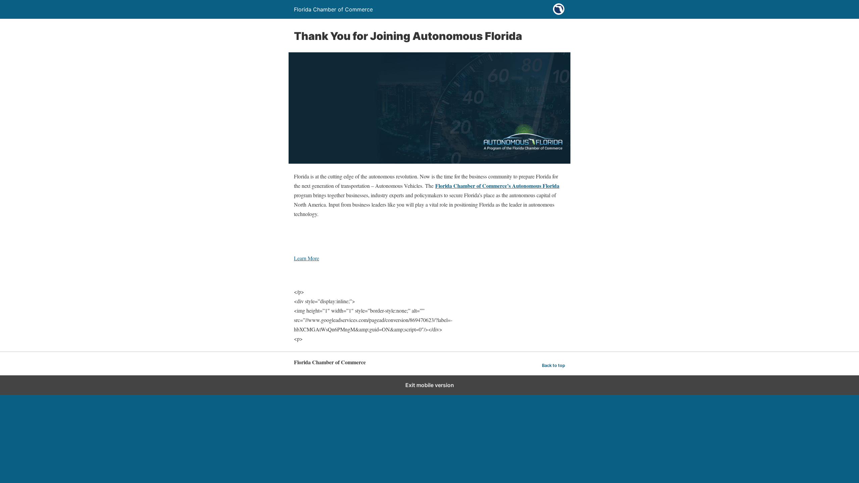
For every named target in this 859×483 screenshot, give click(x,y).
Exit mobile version (429, 385)
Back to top (553, 365)
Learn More (306, 258)
